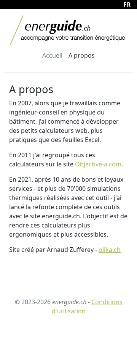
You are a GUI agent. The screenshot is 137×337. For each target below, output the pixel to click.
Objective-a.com (98, 164)
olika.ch (110, 249)
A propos (81, 55)
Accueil (52, 55)
